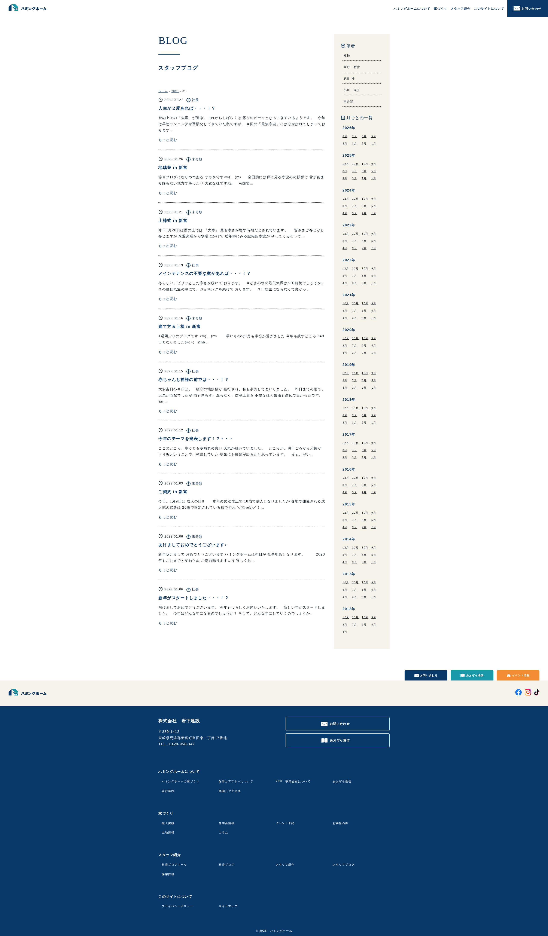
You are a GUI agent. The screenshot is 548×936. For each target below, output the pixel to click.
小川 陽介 (352, 90)
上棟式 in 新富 (173, 220)
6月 (364, 136)
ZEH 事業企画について (293, 781)
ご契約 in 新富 (173, 491)
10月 (365, 163)
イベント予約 (285, 823)
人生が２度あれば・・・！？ (187, 108)
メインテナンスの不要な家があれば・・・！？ (204, 273)
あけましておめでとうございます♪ (192, 544)
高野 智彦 (352, 67)
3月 (354, 143)
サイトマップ (228, 906)
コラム (223, 832)
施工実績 (168, 823)
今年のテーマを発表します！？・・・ (195, 438)
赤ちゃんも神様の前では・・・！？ (193, 379)
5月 (373, 136)
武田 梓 (349, 78)
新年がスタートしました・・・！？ (193, 598)
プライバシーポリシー (177, 906)
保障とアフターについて (236, 781)
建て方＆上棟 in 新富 (179, 326)
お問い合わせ (531, 8)
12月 (345, 163)
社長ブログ (226, 864)
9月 (373, 163)
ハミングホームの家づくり (180, 781)
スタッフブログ (343, 864)
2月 (364, 143)
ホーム (163, 91)
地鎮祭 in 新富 (173, 167)
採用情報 (168, 874)
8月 (344, 136)
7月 (354, 136)
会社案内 (168, 791)
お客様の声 (340, 823)
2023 (175, 91)
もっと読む (167, 140)
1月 (373, 143)
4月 (344, 143)
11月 (355, 163)
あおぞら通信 (475, 675)
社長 (195, 100)
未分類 (197, 159)
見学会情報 (226, 823)
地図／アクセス (230, 791)
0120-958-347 (182, 744)
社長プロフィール (174, 864)
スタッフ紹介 (285, 864)
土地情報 (168, 832)
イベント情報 (521, 675)
